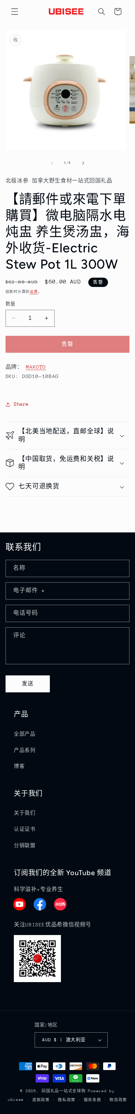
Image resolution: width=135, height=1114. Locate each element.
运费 (34, 292)
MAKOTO (36, 367)
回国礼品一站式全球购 (64, 1091)
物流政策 (118, 1100)
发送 (28, 683)
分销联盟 (25, 845)
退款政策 (41, 1100)
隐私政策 (66, 1100)
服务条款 (92, 1100)
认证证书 (25, 829)
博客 (19, 766)
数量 (11, 303)
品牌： (14, 367)
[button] (14, 11)
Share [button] (21, 404)
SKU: (12, 376)
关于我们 (25, 813)
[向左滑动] (52, 163)
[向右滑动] (83, 163)
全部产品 (25, 734)
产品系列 (25, 750)
